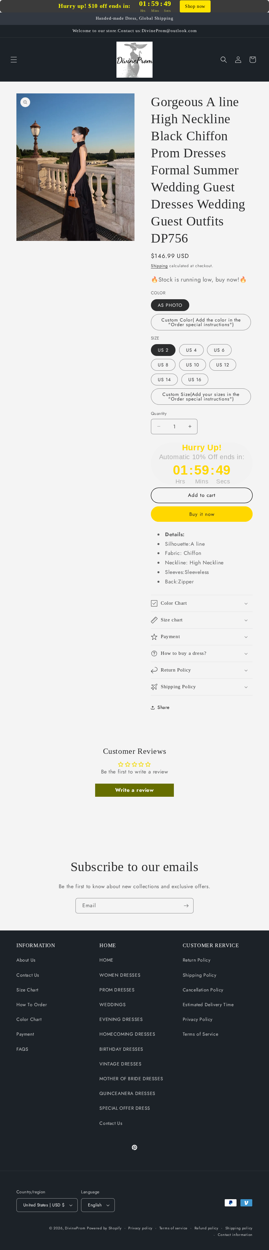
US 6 (219, 350)
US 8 (163, 364)
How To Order (31, 1004)
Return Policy (197, 960)
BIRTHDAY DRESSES (121, 1049)
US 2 (163, 350)
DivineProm (75, 1228)
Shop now (195, 6)
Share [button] (163, 707)
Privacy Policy (198, 1019)
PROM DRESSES (116, 989)
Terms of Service (200, 1034)
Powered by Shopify (104, 1228)
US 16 (194, 379)
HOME (106, 960)
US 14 (164, 379)
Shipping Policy (200, 975)
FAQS (22, 1049)
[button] (14, 59)
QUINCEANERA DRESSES (127, 1093)
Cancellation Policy (203, 989)
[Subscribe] (186, 905)
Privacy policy (140, 1228)
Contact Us (27, 975)
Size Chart (27, 989)
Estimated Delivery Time (208, 1004)
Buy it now (202, 514)
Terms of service (173, 1228)
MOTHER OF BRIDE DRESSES (131, 1078)
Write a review (134, 790)
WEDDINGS (112, 1004)
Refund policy (206, 1228)
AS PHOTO (170, 305)
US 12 (222, 364)
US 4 (191, 350)
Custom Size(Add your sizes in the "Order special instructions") (200, 396)
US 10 (192, 364)
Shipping (159, 266)
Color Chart (29, 1019)
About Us (26, 960)
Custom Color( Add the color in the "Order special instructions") (201, 322)
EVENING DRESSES (121, 1019)
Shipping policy (239, 1228)
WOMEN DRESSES (119, 975)
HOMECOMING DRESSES (127, 1034)
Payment (25, 1034)
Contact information (235, 1234)
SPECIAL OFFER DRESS (124, 1108)
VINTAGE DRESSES (120, 1064)
